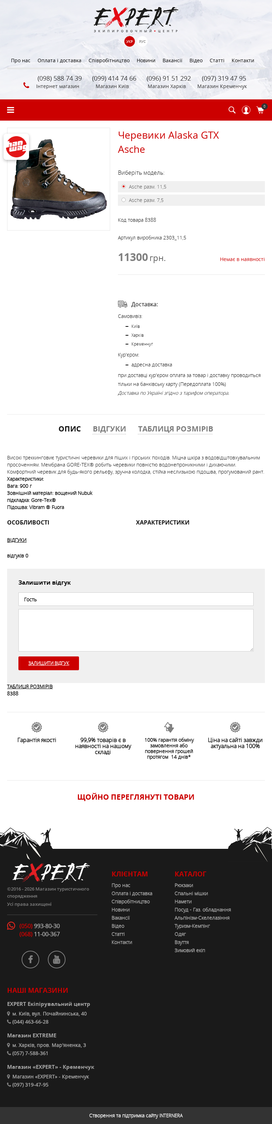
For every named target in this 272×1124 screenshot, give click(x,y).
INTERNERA (171, 1115)
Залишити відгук (48, 663)
